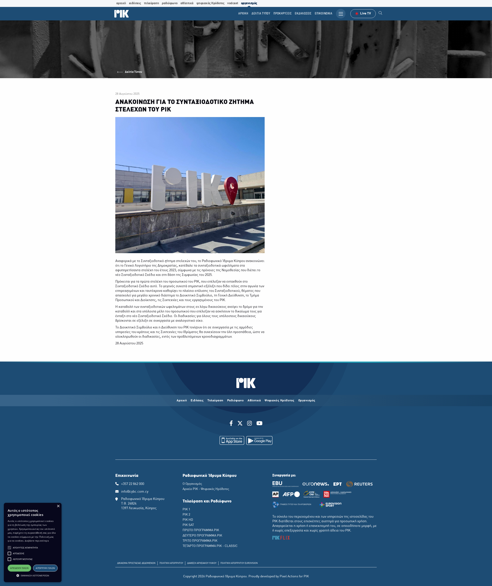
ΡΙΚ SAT (188, 525)
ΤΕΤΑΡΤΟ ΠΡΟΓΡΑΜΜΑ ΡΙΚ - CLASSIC (210, 546)
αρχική (121, 3)
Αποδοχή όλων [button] (19, 568)
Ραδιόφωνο (235, 400)
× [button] (58, 506)
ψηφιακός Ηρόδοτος (210, 3)
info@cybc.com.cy (134, 491)
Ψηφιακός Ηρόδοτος (279, 400)
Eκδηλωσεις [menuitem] (303, 13)
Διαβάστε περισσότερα (37, 540)
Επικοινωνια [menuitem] (323, 13)
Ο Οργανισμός (192, 484)
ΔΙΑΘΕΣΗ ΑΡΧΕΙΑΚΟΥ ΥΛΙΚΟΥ (201, 563)
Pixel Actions (289, 576)
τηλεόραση (151, 3)
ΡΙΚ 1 (186, 509)
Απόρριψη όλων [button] (45, 568)
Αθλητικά (254, 400)
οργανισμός (249, 3)
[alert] (33, 542)
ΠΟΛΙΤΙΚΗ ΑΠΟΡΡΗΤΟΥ (171, 563)
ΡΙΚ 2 (186, 514)
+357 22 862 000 (132, 484)
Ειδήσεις (197, 400)
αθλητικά (187, 3)
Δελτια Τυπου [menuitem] (261, 13)
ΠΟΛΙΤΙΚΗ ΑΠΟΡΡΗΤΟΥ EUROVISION (239, 563)
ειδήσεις (135, 3)
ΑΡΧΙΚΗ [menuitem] (243, 13)
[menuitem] (380, 13)
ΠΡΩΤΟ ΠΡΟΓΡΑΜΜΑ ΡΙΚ (201, 530)
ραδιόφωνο (170, 3)
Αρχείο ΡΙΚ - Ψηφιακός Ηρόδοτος (206, 489)
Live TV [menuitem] (365, 13)
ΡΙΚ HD (188, 520)
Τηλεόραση (215, 400)
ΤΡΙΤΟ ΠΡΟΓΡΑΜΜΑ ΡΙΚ (200, 540)
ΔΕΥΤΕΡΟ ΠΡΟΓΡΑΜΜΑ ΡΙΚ (202, 535)
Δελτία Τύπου (133, 72)
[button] (9, 548)
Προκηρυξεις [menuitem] (282, 13)
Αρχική (182, 400)
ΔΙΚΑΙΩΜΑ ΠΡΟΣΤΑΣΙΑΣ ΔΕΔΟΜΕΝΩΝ (136, 563)
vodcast (232, 3)
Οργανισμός (306, 400)
